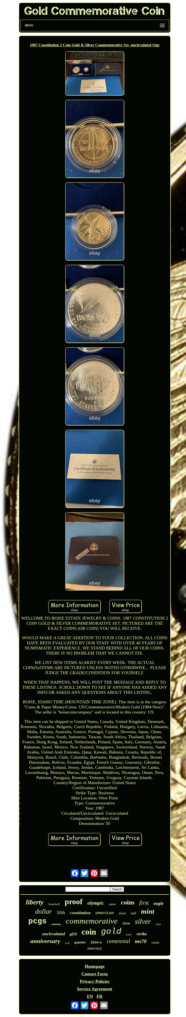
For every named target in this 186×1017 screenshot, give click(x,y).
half (133, 913)
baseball (54, 904)
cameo (112, 904)
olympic (95, 903)
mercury (94, 948)
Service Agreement (94, 988)
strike (142, 934)
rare (129, 934)
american (104, 912)
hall (67, 943)
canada (155, 942)
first (144, 903)
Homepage (95, 966)
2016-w (96, 942)
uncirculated (53, 933)
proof (74, 901)
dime (126, 923)
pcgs (37, 921)
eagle (158, 903)
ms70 (141, 941)
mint (147, 911)
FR (99, 996)
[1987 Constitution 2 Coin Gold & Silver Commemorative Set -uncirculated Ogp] (94, 74)
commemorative (92, 921)
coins (127, 902)
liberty (35, 902)
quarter (80, 942)
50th (61, 912)
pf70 (73, 934)
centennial (118, 941)
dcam (122, 913)
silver (143, 921)
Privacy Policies (94, 981)
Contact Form (94, 973)
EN (90, 996)
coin (89, 931)
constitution (80, 912)
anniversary (45, 941)
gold (111, 931)
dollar (43, 911)
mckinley (56, 924)
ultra (158, 924)
